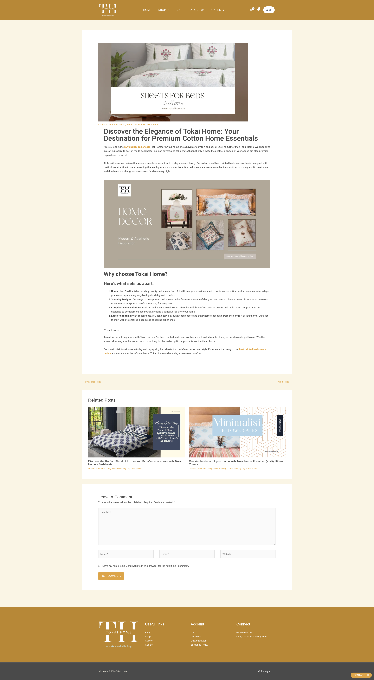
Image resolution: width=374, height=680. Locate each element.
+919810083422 (244, 632)
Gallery (218, 9)
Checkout (196, 636)
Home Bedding (119, 468)
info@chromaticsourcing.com (251, 636)
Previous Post (91, 381)
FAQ (147, 632)
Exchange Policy (199, 645)
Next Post (285, 381)
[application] (167, 10)
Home (147, 9)
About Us (197, 9)
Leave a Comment (108, 124)
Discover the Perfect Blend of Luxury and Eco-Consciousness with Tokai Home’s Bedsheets (134, 463)
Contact (149, 645)
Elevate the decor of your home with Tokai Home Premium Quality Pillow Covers (236, 463)
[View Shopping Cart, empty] (251, 10)
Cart (193, 632)
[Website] (248, 554)
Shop (162, 9)
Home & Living (219, 468)
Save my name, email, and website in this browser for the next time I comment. (145, 566)
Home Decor (133, 124)
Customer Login (199, 640)
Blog (179, 9)
